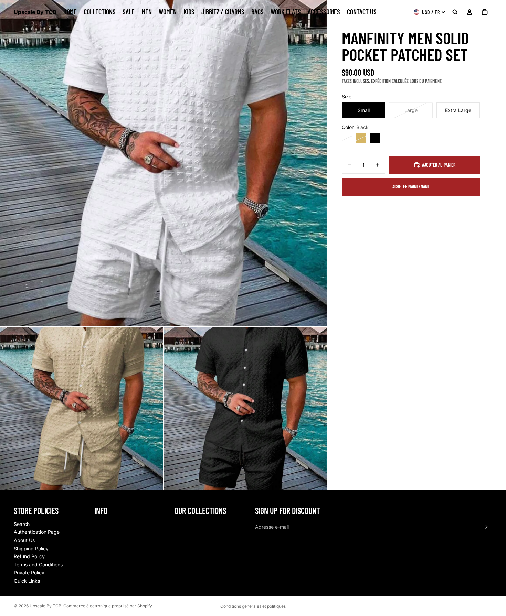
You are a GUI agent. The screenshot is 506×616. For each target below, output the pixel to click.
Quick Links (27, 581)
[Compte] (469, 12)
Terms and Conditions (38, 564)
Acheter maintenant (411, 187)
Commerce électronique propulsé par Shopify (107, 605)
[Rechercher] (455, 12)
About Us (24, 540)
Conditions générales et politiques (253, 606)
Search (22, 524)
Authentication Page (37, 532)
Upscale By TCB (45, 605)
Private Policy (29, 572)
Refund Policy (29, 556)
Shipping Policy (31, 548)
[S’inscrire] (485, 526)
